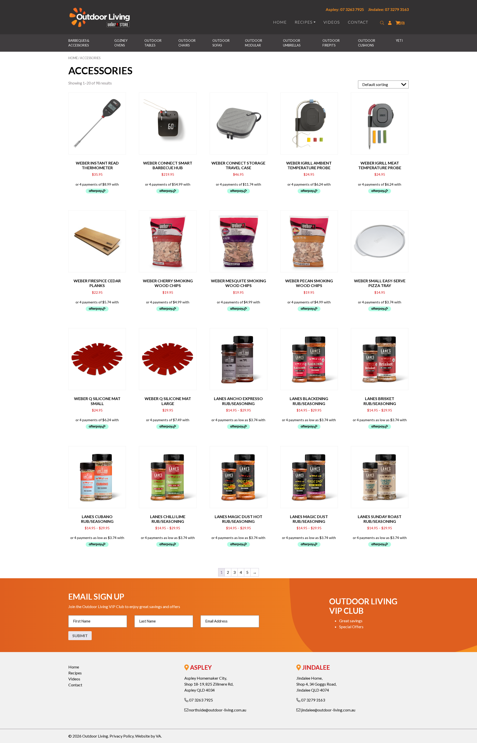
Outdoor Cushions (367, 43)
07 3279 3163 (312, 700)
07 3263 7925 (200, 700)
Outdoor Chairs (187, 43)
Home (280, 22)
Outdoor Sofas (221, 43)
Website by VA (148, 736)
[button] (382, 23)
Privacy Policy (122, 736)
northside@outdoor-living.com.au (217, 709)
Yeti (399, 40)
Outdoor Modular (254, 43)
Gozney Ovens (121, 43)
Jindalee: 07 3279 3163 (388, 9)
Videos (331, 22)
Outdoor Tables (153, 43)
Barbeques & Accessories (79, 43)
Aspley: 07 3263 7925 (345, 9)
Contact (358, 22)
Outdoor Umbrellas (292, 43)
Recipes (304, 22)
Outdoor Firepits (331, 43)
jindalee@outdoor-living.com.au (327, 709)
